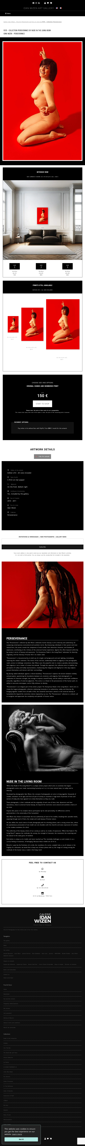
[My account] (45, 3)
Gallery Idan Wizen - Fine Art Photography (16, 22)
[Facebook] (34, 3)
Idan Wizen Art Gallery (38, 8)
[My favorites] (48, 3)
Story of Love (7, 1115)
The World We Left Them (10, 1052)
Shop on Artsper (59, 964)
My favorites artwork (9, 999)
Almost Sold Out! (32, 964)
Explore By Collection (9, 964)
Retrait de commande (9, 1027)
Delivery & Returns (9, 1018)
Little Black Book (8, 1072)
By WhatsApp (42, 871)
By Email (42, 879)
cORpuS (6, 1100)
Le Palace (6, 1062)
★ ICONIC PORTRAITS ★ (10, 1067)
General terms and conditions (12, 1022)
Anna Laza (44, 953)
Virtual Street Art (8, 1057)
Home (5, 989)
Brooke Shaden (66, 953)
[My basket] (51, 3)
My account (7, 1008)
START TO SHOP (42, 404)
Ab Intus (6, 1105)
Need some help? (8, 978)
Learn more (17, 1134)
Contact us (6, 974)
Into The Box (7, 1048)
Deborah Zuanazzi (8, 955)
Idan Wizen (75, 953)
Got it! (21, 1139)
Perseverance (19, 33)
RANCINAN (57, 953)
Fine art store (35, 22)
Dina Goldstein (36, 953)
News (5, 945)
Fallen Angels (7, 1124)
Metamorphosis (8, 1119)
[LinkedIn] (40, 3)
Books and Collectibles (10, 969)
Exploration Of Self (9, 1095)
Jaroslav (51, 953)
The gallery (7, 940)
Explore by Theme (22, 964)
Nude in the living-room (10, 1038)
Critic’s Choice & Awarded (46, 964)
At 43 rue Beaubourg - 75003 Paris (42, 896)
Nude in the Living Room (41, 30)
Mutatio (6, 1110)
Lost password (7, 1013)
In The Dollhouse (8, 1086)
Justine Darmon (26, 953)
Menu (9, 13)
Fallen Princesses (8, 1081)
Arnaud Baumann (8, 953)
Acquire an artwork (9, 961)
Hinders (6, 1043)
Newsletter (7, 994)
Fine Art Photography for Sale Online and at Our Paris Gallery (21, 929)
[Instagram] (36, 3)
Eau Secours (7, 1076)
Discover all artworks (70, 964)
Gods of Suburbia (8, 1091)
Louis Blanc (17, 953)
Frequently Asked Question (11, 1003)
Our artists (7, 950)
